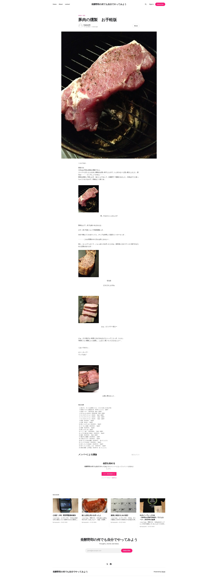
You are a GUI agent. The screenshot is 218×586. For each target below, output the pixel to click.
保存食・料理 (81, 15)
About (61, 4)
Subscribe (160, 4)
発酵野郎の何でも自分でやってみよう (109, 4)
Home (54, 4)
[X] (107, 564)
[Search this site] (145, 4)
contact (67, 4)
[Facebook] (111, 564)
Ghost (163, 571)
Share (136, 26)
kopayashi (87, 25)
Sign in (151, 4)
